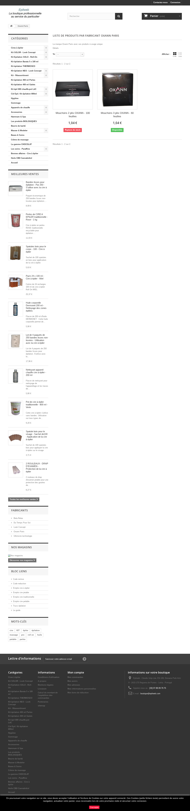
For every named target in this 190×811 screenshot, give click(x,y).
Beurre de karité (18, 126)
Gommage (15, 103)
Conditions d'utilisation (48, 677)
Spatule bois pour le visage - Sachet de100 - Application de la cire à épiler (37, 435)
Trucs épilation (19, 606)
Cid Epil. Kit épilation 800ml (24, 94)
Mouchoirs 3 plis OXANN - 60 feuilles (117, 115)
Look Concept (19, 527)
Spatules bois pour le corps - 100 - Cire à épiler (36, 249)
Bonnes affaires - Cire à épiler (24, 153)
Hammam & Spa (18, 117)
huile (39, 635)
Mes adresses (74, 685)
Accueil (14, 163)
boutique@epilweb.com (150, 693)
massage (14, 635)
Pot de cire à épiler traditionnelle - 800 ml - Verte (37, 404)
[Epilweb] (35, 13)
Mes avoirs (72, 681)
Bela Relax (18, 518)
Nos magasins (21, 547)
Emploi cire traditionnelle (23, 597)
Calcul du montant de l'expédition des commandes (48, 695)
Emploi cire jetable (21, 592)
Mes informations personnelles (82, 689)
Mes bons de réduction (78, 693)
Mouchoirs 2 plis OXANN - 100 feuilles (73, 115)
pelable (13, 639)
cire (11, 630)
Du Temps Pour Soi (21, 523)
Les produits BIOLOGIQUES (24, 121)
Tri (54, 54)
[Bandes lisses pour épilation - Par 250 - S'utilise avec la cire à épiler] (15, 188)
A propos (42, 681)
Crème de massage (19, 140)
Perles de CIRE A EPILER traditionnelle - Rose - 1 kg (37, 217)
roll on (31, 635)
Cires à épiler (17, 48)
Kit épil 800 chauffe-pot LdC (23, 89)
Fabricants (19, 510)
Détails (56, 48)
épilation (36, 630)
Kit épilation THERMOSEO (23, 66)
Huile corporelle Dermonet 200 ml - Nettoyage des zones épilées (36, 306)
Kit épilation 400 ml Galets (23, 84)
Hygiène (14, 98)
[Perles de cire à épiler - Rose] (15, 220)
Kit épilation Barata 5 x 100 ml (24, 61)
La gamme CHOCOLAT (21, 144)
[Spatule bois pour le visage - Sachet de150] (15, 437)
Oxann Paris (18, 531)
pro (22, 635)
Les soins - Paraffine (20, 149)
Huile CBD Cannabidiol (21, 158)
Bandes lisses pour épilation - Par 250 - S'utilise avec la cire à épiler (36, 186)
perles (22, 639)
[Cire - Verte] (15, 408)
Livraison (42, 689)
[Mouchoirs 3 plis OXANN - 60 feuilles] (117, 89)
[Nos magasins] (28, 555)
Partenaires (43, 702)
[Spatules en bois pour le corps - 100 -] (15, 252)
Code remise (18, 579)
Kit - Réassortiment (19, 75)
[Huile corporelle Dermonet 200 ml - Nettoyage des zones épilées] (15, 309)
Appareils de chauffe (20, 107)
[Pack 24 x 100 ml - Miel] (15, 282)
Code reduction (19, 583)
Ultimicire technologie (22, 536)
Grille (174, 56)
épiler (25, 630)
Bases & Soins (17, 135)
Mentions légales (45, 685)
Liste (180, 56)
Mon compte (76, 672)
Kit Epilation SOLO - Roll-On (24, 57)
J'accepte (94, 807)
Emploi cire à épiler (21, 588)
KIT (18, 630)
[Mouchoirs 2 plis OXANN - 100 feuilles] (72, 89)
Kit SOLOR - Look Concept (23, 52)
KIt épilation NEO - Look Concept (26, 71)
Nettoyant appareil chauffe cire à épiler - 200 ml (36, 372)
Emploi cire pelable (21, 601)
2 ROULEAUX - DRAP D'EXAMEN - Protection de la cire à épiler (37, 467)
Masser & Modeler (19, 130)
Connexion (175, 2)
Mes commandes (75, 677)
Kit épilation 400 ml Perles (23, 80)
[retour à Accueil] (11, 26)
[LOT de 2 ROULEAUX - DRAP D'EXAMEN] (15, 470)
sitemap (41, 706)
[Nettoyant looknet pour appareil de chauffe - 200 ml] (15, 376)
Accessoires (16, 112)
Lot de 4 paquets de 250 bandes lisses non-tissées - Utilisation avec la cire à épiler (37, 339)
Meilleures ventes (25, 174)
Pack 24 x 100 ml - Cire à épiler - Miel (35, 277)
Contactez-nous (160, 2)
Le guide (16, 610)
